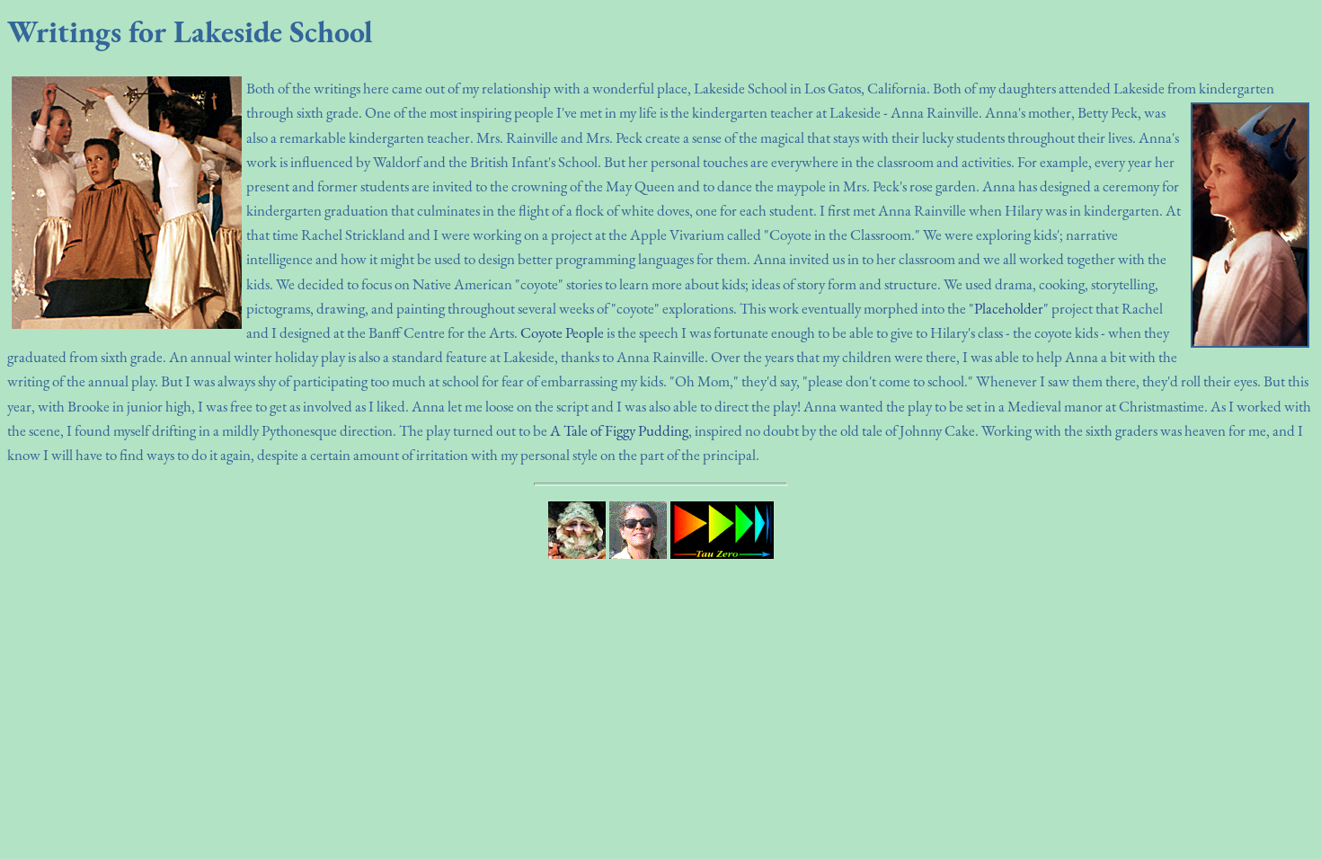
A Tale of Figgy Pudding (619, 430)
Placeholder (1008, 308)
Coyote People (562, 332)
